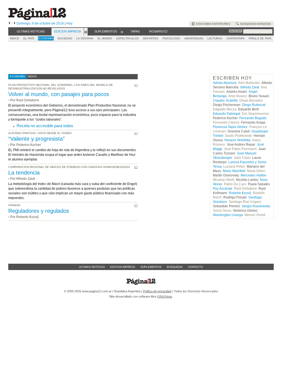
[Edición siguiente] (15, 23)
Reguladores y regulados (38, 211)
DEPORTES (150, 38)
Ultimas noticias (92, 266)
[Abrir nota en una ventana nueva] (136, 85)
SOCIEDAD (65, 38)
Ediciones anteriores (212, 23)
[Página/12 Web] (37, 19)
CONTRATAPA (235, 38)
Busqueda (175, 266)
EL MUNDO (104, 38)
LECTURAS (214, 38)
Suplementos (151, 266)
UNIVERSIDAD (193, 38)
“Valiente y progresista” (36, 139)
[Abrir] (86, 32)
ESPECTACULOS (127, 38)
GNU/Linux (164, 296)
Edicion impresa (122, 266)
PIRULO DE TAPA (260, 38)
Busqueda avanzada (255, 23)
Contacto (195, 266)
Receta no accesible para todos (45, 125)
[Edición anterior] (9, 23)
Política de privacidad (157, 291)
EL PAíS (28, 38)
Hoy (69, 23)
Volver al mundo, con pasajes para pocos (58, 94)
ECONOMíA (45, 38)
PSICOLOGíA (171, 38)
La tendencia (24, 173)
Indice (14, 38)
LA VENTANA (84, 38)
